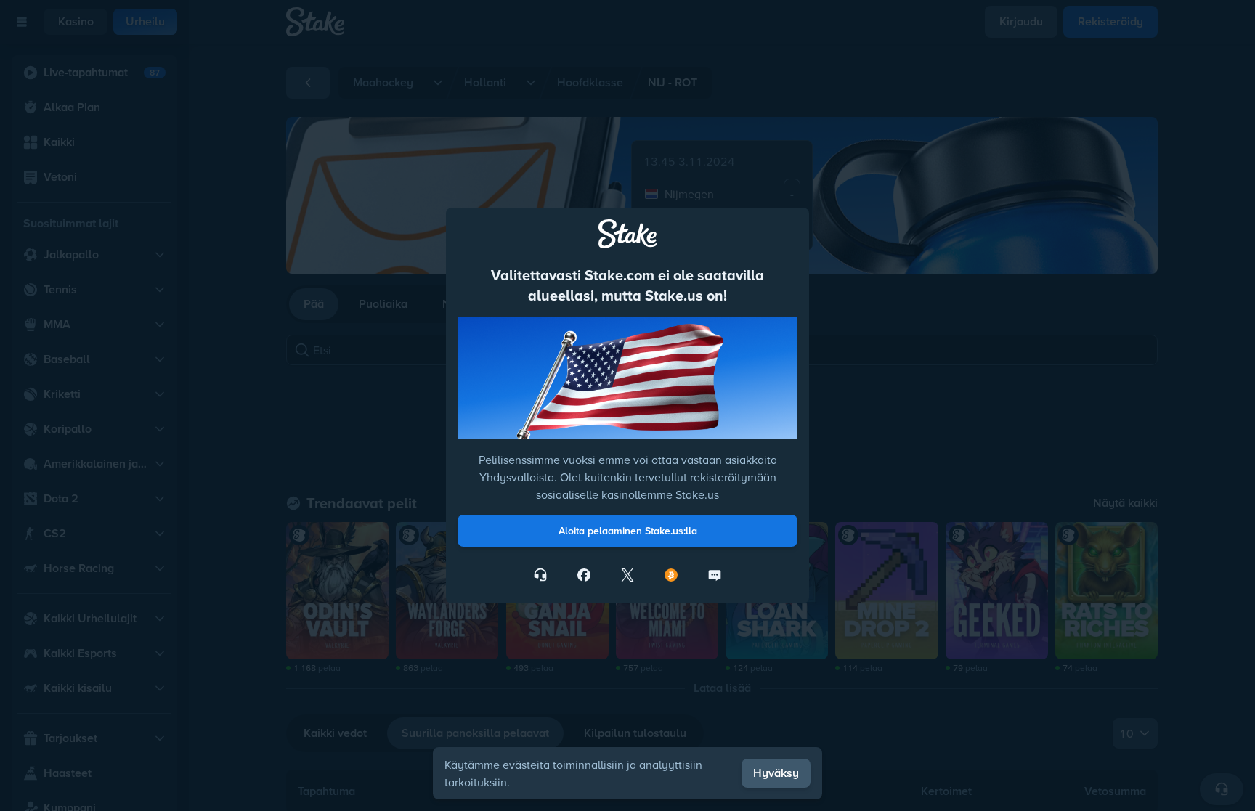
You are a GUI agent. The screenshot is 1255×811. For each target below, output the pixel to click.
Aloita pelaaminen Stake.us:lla (628, 530)
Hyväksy (776, 773)
